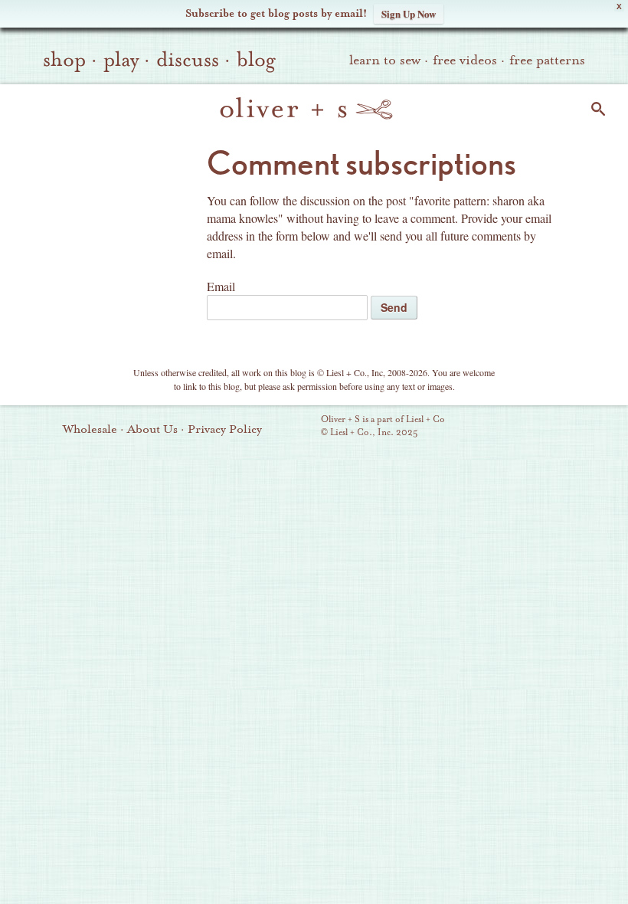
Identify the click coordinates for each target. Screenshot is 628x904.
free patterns (547, 60)
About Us (152, 429)
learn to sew (384, 60)
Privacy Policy (225, 429)
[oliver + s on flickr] (508, 427)
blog (256, 60)
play (121, 60)
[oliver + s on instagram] (586, 427)
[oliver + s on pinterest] (482, 427)
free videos (465, 60)
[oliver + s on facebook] (534, 427)
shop (64, 60)
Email (221, 286)
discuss (187, 60)
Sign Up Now (408, 13)
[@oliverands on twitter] (560, 427)
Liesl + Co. (300, 427)
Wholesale (90, 429)
